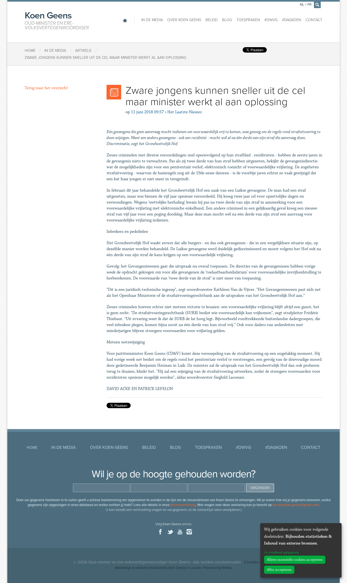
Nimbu (227, 568)
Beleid (211, 20)
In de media (152, 20)
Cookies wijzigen (259, 562)
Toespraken (248, 20)
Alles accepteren (279, 569)
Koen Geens (57, 20)
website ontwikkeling (151, 568)
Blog (227, 20)
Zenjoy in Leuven (188, 568)
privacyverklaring (183, 505)
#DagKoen (291, 20)
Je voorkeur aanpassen (281, 552)
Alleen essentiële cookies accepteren (295, 559)
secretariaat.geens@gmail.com (295, 505)
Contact (314, 20)
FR (309, 4)
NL (302, 4)
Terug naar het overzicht (46, 88)
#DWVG (271, 20)
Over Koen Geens (184, 20)
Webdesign (123, 568)
